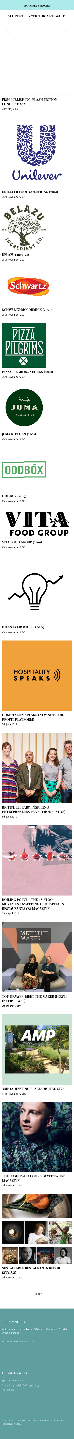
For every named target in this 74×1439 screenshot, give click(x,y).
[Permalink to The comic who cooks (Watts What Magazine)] (37, 1171)
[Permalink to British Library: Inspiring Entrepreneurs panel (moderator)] (37, 802)
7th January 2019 (11, 1006)
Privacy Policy (43, 1420)
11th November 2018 (14, 1093)
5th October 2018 (12, 1185)
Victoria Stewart (37, 5)
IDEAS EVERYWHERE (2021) (23, 627)
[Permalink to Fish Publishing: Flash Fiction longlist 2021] (37, 94)
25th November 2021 (14, 197)
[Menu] (7, 5)
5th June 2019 (9, 724)
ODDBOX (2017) (14, 496)
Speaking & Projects (13, 1380)
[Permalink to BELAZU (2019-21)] (24, 249)
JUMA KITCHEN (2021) (19, 434)
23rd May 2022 (10, 109)
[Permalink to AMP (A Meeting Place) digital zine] (37, 1083)
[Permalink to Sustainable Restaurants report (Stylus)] (37, 1263)
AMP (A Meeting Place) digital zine (33, 1089)
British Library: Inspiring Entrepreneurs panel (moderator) (33, 809)
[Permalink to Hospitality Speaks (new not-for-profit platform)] (37, 709)
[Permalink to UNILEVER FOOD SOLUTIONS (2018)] (37, 186)
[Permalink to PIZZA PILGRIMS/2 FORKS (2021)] (24, 366)
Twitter (5, 1410)
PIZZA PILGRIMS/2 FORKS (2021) (27, 372)
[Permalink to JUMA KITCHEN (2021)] (24, 428)
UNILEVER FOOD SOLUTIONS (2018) (30, 192)
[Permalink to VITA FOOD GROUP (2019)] (36, 537)
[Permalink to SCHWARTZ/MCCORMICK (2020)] (28, 304)
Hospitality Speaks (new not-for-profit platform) (33, 717)
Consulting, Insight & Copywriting (20, 1385)
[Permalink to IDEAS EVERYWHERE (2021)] (35, 622)
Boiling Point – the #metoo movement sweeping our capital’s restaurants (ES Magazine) (33, 904)
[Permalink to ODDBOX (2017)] (24, 491)
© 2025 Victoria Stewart (17, 1420)
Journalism (8, 1390)
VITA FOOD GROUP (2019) (22, 542)
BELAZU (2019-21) (15, 254)
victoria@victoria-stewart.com (18, 1341)
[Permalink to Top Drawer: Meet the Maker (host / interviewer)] (37, 991)
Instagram (16, 1410)
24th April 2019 (10, 913)
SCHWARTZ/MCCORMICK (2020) (27, 309)
